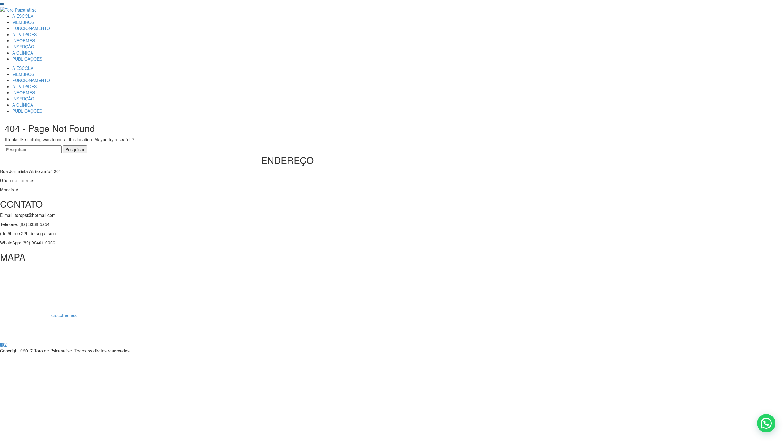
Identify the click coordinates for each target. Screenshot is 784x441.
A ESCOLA (22, 16)
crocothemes (64, 315)
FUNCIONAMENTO (31, 28)
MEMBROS (23, 22)
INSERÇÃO (23, 46)
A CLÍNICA (22, 53)
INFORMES (23, 40)
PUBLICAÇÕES (27, 59)
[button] (766, 423)
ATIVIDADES (24, 34)
